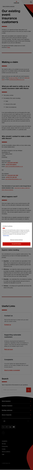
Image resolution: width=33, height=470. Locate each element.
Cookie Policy (6, 235)
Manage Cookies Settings (16, 239)
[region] (16, 235)
